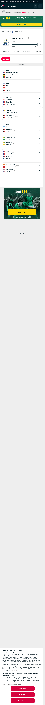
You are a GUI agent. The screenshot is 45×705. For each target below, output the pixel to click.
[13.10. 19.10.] (26, 44)
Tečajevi (16, 51)
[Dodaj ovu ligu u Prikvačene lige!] (28, 38)
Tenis (7, 32)
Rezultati (26, 51)
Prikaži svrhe (22, 701)
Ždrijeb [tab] (6, 59)
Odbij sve (22, 694)
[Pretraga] (35, 6)
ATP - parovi (20, 32)
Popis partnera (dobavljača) (11, 684)
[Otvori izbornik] (40, 6)
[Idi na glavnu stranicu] (12, 6)
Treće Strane (13, 670)
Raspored (37, 51)
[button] (40, 44)
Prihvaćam (22, 688)
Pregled (6, 51)
